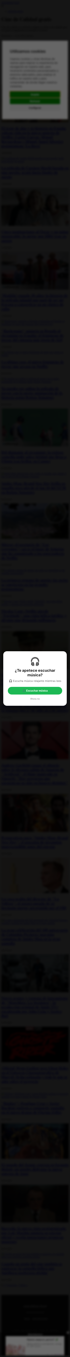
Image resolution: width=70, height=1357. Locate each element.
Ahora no (35, 698)
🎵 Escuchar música (35, 690)
